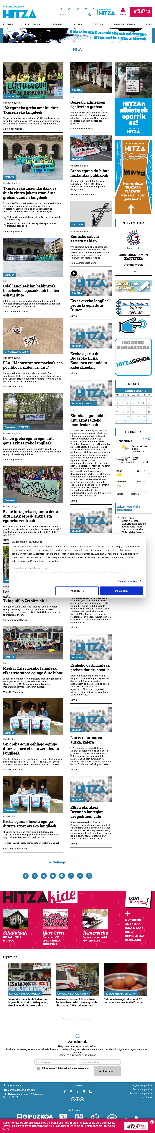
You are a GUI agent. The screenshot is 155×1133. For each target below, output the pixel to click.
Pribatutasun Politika (52, 1068)
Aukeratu (75, 591)
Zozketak (98, 24)
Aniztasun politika (142, 1089)
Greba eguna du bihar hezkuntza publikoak (89, 173)
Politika (90, 403)
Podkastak (57, 24)
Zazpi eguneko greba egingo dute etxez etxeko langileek (33, 843)
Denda (130, 932)
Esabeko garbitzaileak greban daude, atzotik (90, 667)
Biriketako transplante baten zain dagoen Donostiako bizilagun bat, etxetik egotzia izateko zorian (28, 1002)
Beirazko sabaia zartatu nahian (84, 238)
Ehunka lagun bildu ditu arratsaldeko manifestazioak (88, 420)
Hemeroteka (134, 936)
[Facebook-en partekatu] (26, 876)
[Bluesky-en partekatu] (53, 876)
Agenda (78, 24)
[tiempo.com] (149, 438)
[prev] (121, 391)
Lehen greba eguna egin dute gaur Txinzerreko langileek (28, 441)
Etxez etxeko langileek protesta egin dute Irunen (90, 305)
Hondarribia (9, 102)
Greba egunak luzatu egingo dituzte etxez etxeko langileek (29, 824)
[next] (146, 391)
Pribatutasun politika (141, 1093)
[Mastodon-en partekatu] (44, 876)
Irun (18, 102)
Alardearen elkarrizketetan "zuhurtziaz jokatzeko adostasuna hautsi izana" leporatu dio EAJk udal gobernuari (134, 525)
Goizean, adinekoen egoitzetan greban (87, 104)
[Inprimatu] (89, 876)
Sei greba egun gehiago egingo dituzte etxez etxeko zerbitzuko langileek (31, 749)
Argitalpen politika (142, 1085)
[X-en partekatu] (35, 876)
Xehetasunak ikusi (128, 581)
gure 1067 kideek (30, 546)
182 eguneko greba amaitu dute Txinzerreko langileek (31, 110)
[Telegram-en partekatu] (62, 876)
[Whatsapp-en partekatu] (71, 876)
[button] (137, 493)
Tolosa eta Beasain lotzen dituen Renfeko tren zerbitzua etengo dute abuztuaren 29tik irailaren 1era (76, 1002)
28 (138, 417)
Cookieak (147, 1097)
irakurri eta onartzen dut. (65, 1068)
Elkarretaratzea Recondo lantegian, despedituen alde (87, 812)
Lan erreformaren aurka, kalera (86, 740)
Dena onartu (121, 591)
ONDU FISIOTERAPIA (133, 256)
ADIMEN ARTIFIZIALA (124, 24)
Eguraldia (133, 432)
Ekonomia (10, 427)
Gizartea (9, 96)
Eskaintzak (134, 928)
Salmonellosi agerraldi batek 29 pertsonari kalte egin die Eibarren (123, 1001)
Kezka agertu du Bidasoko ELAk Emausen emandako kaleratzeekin (88, 360)
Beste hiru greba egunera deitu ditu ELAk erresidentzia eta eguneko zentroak (30, 516)
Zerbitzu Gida (133, 223)
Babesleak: (77, 1110)
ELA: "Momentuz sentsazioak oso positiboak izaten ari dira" (33, 365)
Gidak (149, 24)
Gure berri (133, 919)
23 (149, 412)
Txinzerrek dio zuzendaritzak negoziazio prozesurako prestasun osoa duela (32, 224)
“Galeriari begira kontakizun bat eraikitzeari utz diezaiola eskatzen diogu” (34, 218)
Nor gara (133, 940)
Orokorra (77, 224)
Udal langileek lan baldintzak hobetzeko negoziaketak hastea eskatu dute (31, 291)
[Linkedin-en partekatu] (80, 876)
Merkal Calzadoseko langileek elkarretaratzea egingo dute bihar (33, 670)
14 (138, 408)
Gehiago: (121, 494)
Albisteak (8, 24)
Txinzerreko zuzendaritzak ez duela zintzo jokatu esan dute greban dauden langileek (29, 193)
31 (140, 399)
